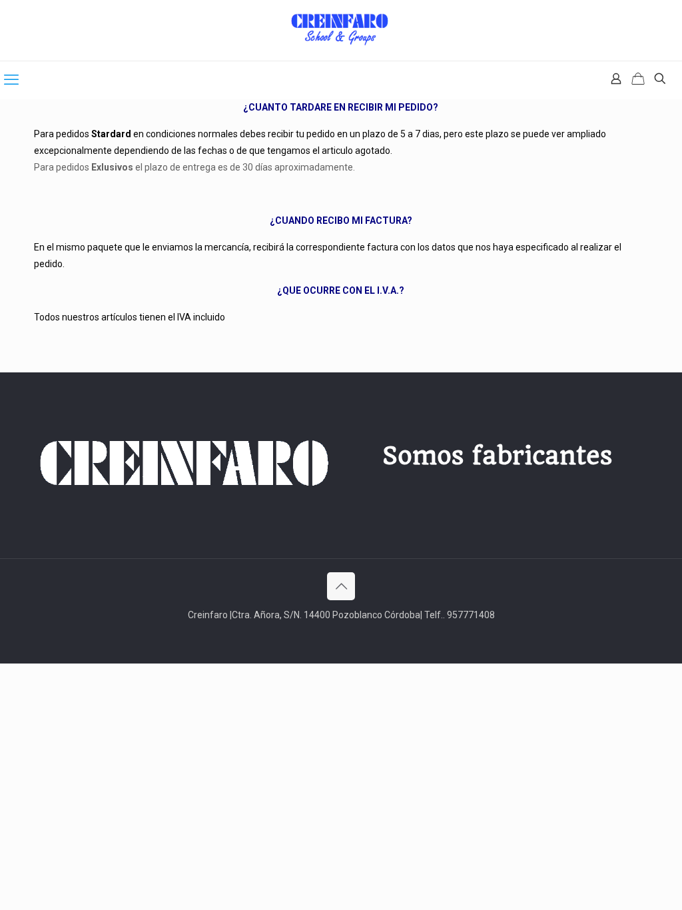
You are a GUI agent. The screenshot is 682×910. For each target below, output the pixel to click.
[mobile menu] (11, 80)
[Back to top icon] (341, 586)
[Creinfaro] (341, 30)
